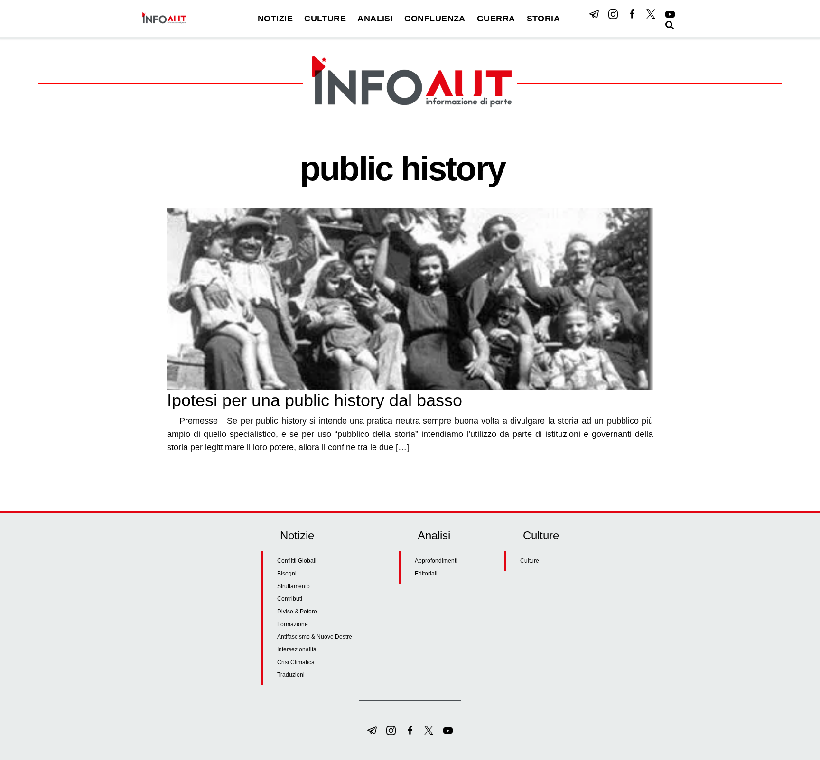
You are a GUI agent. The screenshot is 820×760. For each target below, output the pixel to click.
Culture (529, 560)
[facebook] (632, 14)
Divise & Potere (297, 611)
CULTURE (325, 18)
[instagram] (613, 14)
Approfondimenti (436, 560)
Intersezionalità (297, 649)
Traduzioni (291, 674)
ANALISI (375, 18)
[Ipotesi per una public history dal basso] (410, 299)
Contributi (289, 598)
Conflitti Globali (297, 560)
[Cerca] (670, 25)
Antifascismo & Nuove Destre (314, 636)
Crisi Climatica (296, 662)
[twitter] (651, 14)
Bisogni (287, 573)
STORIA (543, 18)
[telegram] (594, 14)
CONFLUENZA (435, 18)
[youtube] (670, 14)
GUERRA (496, 18)
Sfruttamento (293, 586)
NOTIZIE (275, 18)
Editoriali (426, 573)
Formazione (292, 624)
